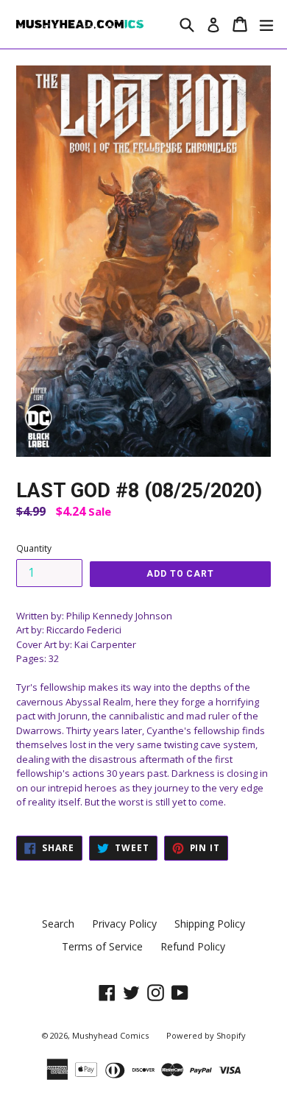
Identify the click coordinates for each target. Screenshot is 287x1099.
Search (58, 924)
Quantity (34, 548)
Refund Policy (192, 946)
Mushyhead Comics (110, 1035)
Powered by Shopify (206, 1035)
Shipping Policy (209, 924)
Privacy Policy (124, 924)
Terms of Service (102, 946)
